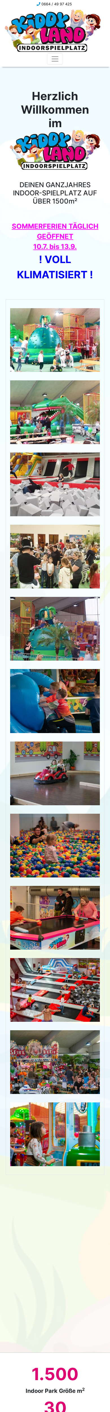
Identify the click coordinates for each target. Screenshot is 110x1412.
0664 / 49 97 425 (56, 4)
